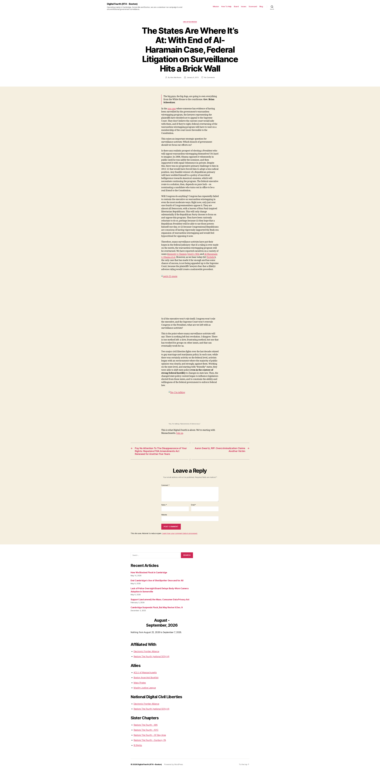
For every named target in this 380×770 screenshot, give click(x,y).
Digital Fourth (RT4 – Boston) (149, 764)
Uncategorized (190, 22)
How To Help (226, 6)
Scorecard (253, 6)
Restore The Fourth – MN (146, 725)
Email (193, 505)
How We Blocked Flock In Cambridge (149, 572)
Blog (261, 6)
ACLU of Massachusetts (145, 672)
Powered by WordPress (173, 764)
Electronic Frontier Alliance (146, 651)
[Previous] (137, 623)
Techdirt (211, 257)
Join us (179, 433)
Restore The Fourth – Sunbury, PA (150, 740)
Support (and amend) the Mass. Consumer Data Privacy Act (160, 599)
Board (236, 6)
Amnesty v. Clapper (177, 254)
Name (164, 505)
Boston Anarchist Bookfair (146, 677)
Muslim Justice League (145, 688)
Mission (216, 6)
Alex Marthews (175, 77)
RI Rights (138, 745)
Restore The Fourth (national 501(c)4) (151, 656)
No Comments (209, 77)
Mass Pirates (140, 682)
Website (164, 515)
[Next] (186, 623)
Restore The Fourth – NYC (146, 730)
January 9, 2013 (193, 77)
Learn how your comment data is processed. (179, 533)
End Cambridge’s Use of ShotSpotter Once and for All (157, 580)
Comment (165, 485)
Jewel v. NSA (193, 254)
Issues (243, 6)
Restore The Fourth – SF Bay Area (150, 735)
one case (172, 108)
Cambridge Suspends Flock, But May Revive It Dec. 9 (157, 607)
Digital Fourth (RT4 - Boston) (122, 4)
